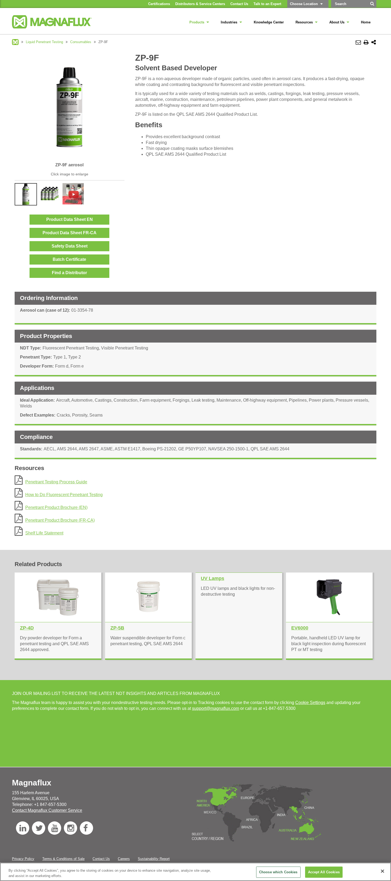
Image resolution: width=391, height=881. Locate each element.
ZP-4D (27, 628)
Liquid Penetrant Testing (44, 42)
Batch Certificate (69, 259)
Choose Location (304, 4)
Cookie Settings (310, 702)
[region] (195, 872)
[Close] (382, 871)
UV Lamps (212, 578)
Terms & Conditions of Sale (63, 859)
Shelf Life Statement (44, 533)
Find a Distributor (69, 272)
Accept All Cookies (324, 872)
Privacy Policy (23, 859)
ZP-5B (117, 628)
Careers (124, 859)
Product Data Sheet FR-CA (70, 232)
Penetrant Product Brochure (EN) (56, 507)
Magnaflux (15, 42)
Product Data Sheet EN (69, 219)
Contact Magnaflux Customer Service (47, 810)
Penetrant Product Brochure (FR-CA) (60, 520)
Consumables (80, 42)
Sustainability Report (154, 859)
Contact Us (101, 859)
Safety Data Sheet (70, 246)
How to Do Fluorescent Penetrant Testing (64, 494)
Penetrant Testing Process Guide (56, 482)
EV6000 (299, 628)
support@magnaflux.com (215, 708)
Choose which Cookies (278, 872)
